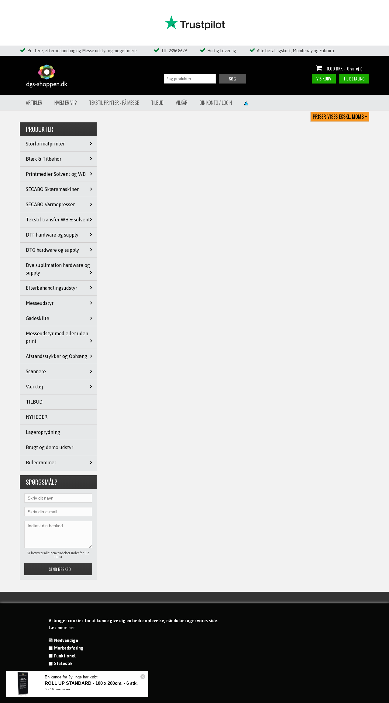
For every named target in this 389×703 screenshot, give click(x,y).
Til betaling (354, 78)
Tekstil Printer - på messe (114, 102)
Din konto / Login (216, 102)
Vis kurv (323, 78)
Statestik (63, 663)
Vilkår (182, 102)
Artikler (34, 102)
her (71, 627)
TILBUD (34, 401)
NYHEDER (36, 417)
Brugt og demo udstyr (49, 447)
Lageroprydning (43, 432)
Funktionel (64, 656)
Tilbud (157, 102)
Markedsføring (69, 648)
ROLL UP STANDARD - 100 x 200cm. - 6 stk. (91, 683)
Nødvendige (66, 640)
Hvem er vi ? (65, 102)
